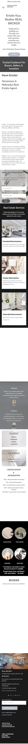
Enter (5, 201)
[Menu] (3, 7)
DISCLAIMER (5, 735)
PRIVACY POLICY (6, 737)
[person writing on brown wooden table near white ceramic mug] (20, 553)
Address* (4, 192)
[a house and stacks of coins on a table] (8, 553)
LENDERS (7, 563)
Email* (3, 185)
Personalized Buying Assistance (12, 241)
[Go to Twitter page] (12, 695)
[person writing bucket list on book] (8, 533)
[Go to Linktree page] (17, 695)
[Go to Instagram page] (10, 695)
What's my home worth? (14, 1)
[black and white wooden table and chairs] (14, 229)
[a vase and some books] (20, 533)
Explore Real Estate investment (12, 314)
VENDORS (20, 563)
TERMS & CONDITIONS (7, 734)
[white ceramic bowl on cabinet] (14, 266)
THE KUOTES (7, 542)
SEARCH (14, 54)
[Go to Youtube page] (15, 695)
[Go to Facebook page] (8, 695)
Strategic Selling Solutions (11, 278)
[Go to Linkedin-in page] (19, 695)
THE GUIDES (20, 542)
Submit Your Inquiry (9, 708)
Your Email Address (7, 699)
